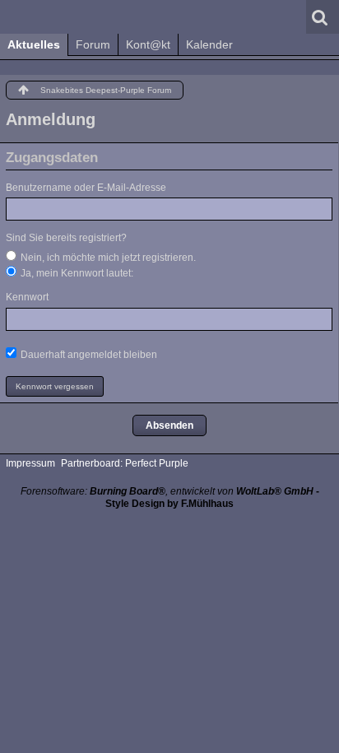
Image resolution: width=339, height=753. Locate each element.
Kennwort (27, 297)
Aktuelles (33, 44)
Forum (93, 44)
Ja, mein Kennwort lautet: (75, 273)
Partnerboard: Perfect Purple (124, 463)
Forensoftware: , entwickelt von (167, 491)
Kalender (209, 44)
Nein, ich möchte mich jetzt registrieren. (107, 257)
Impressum (30, 463)
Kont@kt (148, 44)
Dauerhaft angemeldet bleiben (87, 354)
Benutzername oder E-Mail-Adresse (86, 187)
